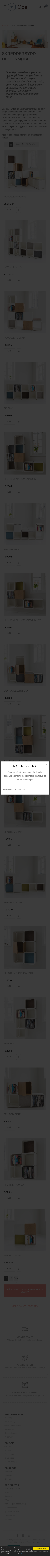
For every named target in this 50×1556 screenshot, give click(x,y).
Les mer (23, 1554)
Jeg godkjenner (41, 1548)
